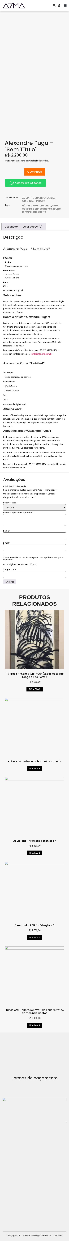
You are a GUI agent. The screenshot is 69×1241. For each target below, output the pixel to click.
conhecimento (42, 209)
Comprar (34, 172)
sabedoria (39, 212)
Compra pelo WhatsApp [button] (28, 182)
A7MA (26, 198)
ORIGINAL (28, 201)
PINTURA (40, 201)
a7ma (26, 205)
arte (55, 205)
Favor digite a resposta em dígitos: (20, 564)
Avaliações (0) (33, 227)
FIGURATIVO (38, 198)
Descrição (11, 227)
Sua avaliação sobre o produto (18, 512)
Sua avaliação (10, 503)
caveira (27, 209)
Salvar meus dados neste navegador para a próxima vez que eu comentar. (33, 558)
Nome (6, 531)
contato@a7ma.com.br (41, 353)
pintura (27, 212)
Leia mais (34, 768)
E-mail (6, 543)
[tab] (11, 226)
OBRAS (51, 198)
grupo (57, 209)
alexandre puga (41, 205)
